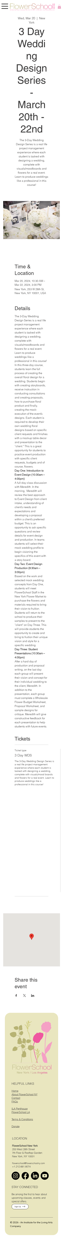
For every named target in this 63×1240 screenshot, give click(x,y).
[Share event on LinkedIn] (32, 995)
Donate (15, 1126)
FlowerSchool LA (21, 1112)
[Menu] (5, 6)
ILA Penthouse (20, 1108)
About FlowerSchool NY (24, 1094)
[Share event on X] (24, 995)
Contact (16, 1098)
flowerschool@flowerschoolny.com (28, 1163)
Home (15, 1090)
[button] (59, 7)
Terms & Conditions (22, 1119)
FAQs (15, 1101)
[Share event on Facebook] (16, 995)
